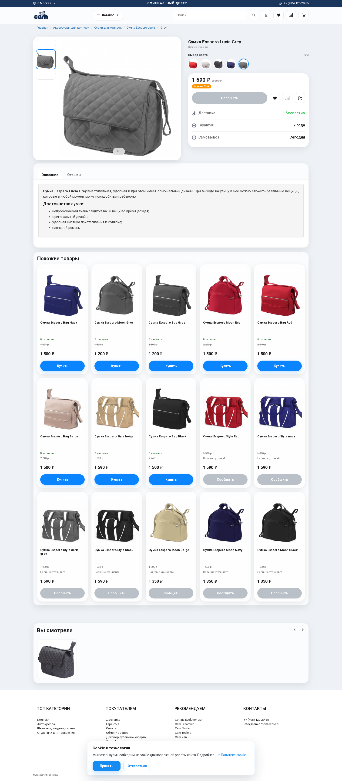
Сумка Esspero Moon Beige (169, 550)
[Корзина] (303, 15)
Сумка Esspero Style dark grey (59, 551)
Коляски (43, 719)
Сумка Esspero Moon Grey (114, 322)
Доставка (113, 719)
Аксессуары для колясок (71, 27)
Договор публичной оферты (126, 737)
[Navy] (231, 64)
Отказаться (137, 766)
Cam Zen (181, 737)
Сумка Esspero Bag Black (167, 436)
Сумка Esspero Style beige (114, 436)
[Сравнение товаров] (291, 15)
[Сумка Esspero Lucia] (57, 659)
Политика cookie (301, 775)
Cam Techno (183, 732)
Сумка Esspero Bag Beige (59, 436)
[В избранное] (275, 98)
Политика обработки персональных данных (265, 775)
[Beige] (206, 64)
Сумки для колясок (108, 27)
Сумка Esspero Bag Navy (58, 322)
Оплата (111, 728)
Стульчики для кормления (56, 732)
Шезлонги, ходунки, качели (56, 728)
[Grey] (243, 64)
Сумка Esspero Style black (113, 550)
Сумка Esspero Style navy (276, 436)
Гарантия (112, 724)
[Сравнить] (287, 98)
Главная (42, 27)
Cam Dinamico (184, 724)
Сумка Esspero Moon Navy (222, 550)
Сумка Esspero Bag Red (274, 322)
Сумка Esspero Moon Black (277, 550)
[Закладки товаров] (278, 15)
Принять (106, 766)
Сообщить (229, 98)
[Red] (193, 64)
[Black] (218, 64)
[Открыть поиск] (253, 15)
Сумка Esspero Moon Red (222, 322)
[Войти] (266, 15)
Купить (62, 366)
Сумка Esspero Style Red (221, 436)
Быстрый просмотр (62, 278)
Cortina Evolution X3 (188, 719)
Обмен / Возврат (118, 732)
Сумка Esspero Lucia (141, 27)
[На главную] (40, 15)
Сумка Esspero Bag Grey (167, 322)
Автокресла (46, 724)
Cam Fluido (182, 728)
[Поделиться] (300, 98)
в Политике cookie (232, 755)
